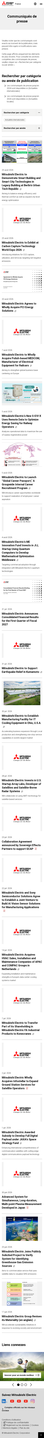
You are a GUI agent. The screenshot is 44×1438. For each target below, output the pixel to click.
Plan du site (24, 1428)
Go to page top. (41, 1435)
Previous (13, 1385)
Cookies (35, 1425)
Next (31, 1385)
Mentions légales (10, 1428)
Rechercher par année (15, 128)
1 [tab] (18, 1385)
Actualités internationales (14, 120)
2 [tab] (22, 1385)
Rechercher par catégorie (16, 112)
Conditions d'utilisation (11, 1420)
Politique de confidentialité (17, 1422)
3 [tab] (25, 1385)
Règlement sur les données (17, 1425)
